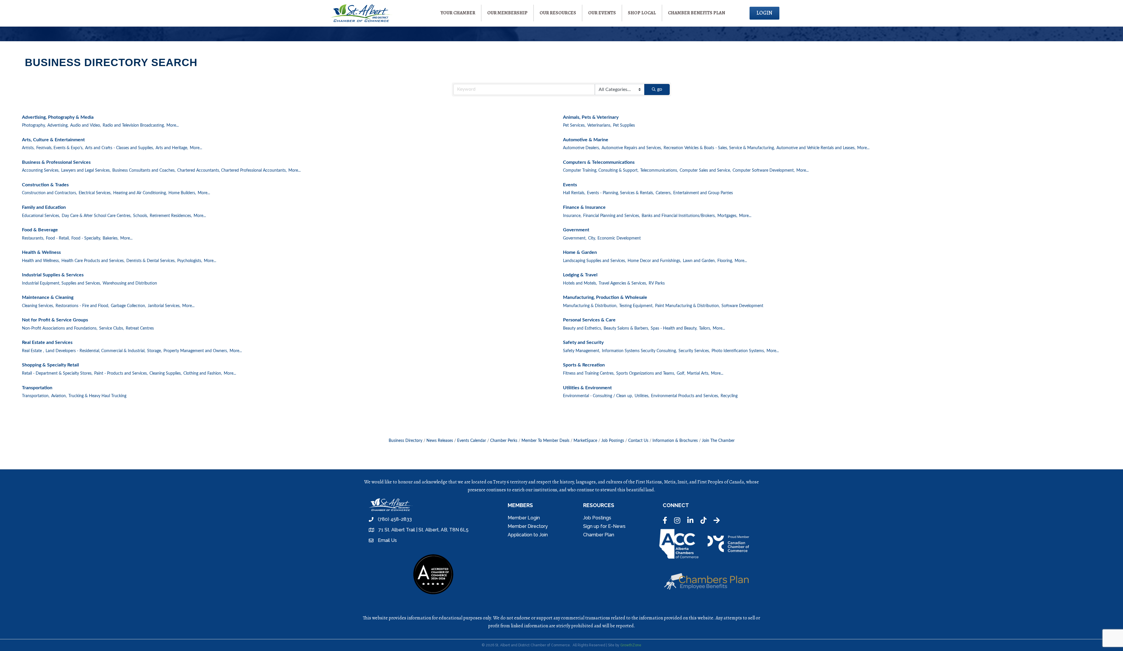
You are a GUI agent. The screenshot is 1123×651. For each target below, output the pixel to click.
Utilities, (642, 396)
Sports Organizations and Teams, (645, 373)
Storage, (154, 351)
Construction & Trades (45, 184)
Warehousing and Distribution (130, 283)
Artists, (28, 148)
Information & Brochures (675, 441)
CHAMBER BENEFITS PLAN (696, 13)
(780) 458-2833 (395, 519)
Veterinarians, (599, 125)
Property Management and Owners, (195, 351)
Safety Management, (581, 351)
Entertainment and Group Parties (703, 193)
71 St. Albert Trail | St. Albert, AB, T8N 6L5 (423, 530)
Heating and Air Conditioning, (140, 193)
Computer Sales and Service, (705, 170)
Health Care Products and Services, (93, 261)
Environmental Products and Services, (685, 396)
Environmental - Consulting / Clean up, (598, 396)
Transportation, (35, 396)
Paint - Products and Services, (121, 373)
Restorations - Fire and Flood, (82, 306)
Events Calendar (471, 441)
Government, (574, 238)
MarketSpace (585, 441)
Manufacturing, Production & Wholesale (605, 297)
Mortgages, (727, 216)
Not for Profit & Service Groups (55, 320)
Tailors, (705, 328)
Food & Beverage (40, 230)
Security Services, (694, 351)
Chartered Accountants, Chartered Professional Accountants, (232, 170)
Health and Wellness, (41, 261)
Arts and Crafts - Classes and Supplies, (119, 148)
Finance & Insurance (584, 207)
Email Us (387, 540)
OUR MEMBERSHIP (507, 13)
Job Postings (612, 441)
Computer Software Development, (764, 170)
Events (570, 184)
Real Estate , (33, 351)
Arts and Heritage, (172, 148)
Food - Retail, (58, 238)
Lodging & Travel (580, 275)
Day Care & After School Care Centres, (96, 216)
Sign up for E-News (604, 526)
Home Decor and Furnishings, (654, 261)
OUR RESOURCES (558, 13)
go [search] (659, 89)
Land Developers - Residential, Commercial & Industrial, (95, 351)
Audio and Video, (85, 125)
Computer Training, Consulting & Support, (600, 170)
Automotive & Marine (585, 139)
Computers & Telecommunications (599, 162)
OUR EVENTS (602, 13)
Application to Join (528, 535)
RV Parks (657, 283)
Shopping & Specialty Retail (50, 365)
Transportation (37, 387)
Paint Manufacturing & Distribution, (687, 306)
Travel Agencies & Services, (623, 283)
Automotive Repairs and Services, (632, 148)
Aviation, (59, 396)
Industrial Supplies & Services (53, 275)
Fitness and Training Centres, (588, 373)
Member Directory (528, 526)
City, (592, 238)
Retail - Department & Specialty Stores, (57, 373)
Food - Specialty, (86, 238)
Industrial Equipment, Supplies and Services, (61, 283)
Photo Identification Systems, (738, 351)
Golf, (681, 373)
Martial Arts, (698, 373)
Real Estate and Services (47, 342)
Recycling (729, 396)
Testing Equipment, (636, 306)
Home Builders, (182, 193)
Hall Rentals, (574, 193)
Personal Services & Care (589, 320)
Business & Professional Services (56, 162)
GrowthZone (630, 645)
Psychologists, (189, 261)
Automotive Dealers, (581, 148)
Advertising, (57, 125)
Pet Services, (574, 125)
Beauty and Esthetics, (582, 328)
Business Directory (405, 441)
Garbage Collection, (128, 306)
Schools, (140, 216)
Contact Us (638, 441)
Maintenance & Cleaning (47, 297)
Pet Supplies (624, 125)
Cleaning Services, (38, 306)
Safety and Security (583, 342)
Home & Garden (580, 252)
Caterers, (663, 193)
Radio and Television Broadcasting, (134, 125)
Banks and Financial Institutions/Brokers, (679, 216)
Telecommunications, (659, 170)
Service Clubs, (111, 328)
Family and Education (44, 207)
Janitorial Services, (164, 306)
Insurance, (572, 216)
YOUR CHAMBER (457, 13)
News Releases (439, 441)
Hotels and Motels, (580, 283)
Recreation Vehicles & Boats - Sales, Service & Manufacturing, (719, 148)
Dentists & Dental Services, (150, 261)
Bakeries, (110, 238)
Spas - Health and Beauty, (674, 328)
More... (172, 125)
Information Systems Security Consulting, (639, 351)
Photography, (34, 125)
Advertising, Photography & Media (58, 117)
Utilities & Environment (587, 387)
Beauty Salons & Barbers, (626, 328)
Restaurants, (33, 238)
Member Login (524, 518)
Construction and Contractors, (49, 193)
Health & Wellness (41, 252)
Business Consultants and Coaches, (143, 170)
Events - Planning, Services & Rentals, (620, 193)
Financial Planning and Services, (611, 216)
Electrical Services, (95, 193)
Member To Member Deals (545, 441)
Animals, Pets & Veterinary (591, 117)
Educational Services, (41, 216)
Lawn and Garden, (699, 261)
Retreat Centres (140, 328)
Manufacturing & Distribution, (590, 306)
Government (576, 230)
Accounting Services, (40, 170)
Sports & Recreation (584, 365)
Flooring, (725, 261)
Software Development (742, 306)
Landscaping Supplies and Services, (594, 261)
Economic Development (619, 238)
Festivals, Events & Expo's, (59, 148)
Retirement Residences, (171, 216)
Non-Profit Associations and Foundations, (59, 328)
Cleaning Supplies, (165, 373)
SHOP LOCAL (642, 13)
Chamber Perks (503, 441)
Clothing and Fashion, (202, 373)
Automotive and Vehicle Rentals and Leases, (815, 148)
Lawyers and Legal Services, (86, 170)
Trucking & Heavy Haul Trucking (97, 396)
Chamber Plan (598, 535)
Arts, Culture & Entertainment (53, 139)
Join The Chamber (718, 441)
